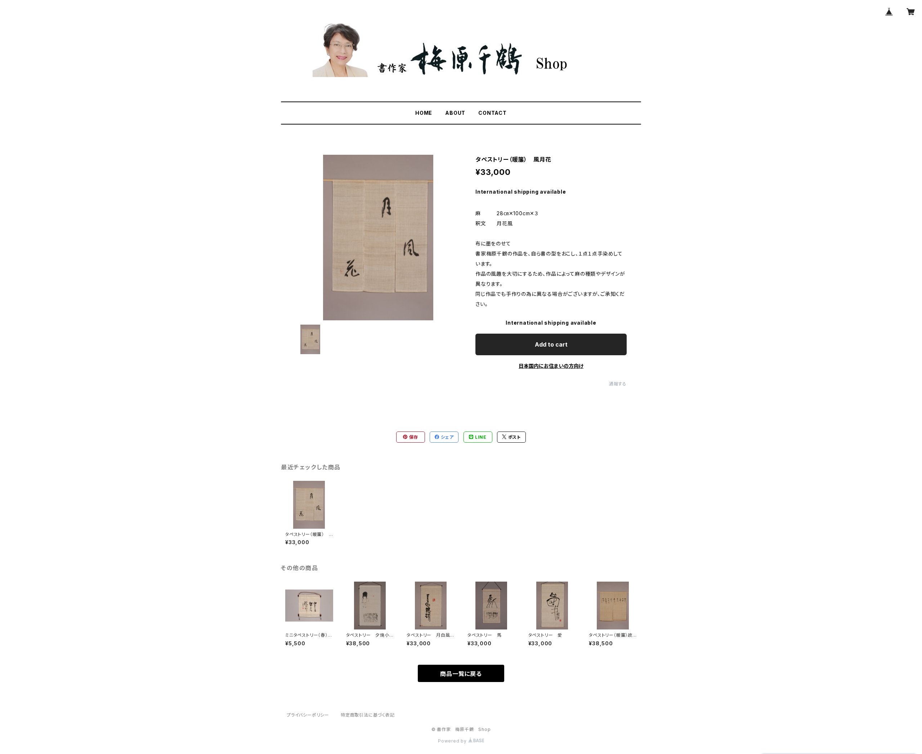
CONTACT (492, 113)
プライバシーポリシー (308, 715)
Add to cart (551, 344)
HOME (423, 113)
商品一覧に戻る (461, 673)
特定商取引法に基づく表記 (368, 715)
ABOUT (455, 113)
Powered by (453, 741)
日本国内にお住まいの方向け (551, 366)
